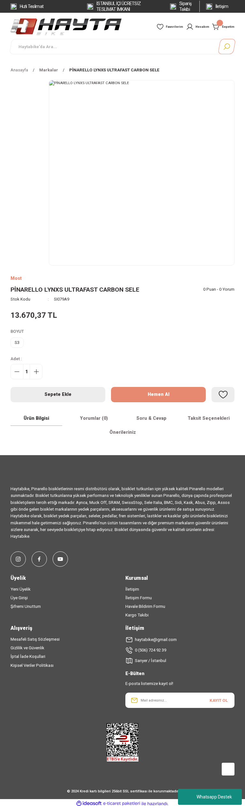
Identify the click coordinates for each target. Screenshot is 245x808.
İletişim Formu (138, 597)
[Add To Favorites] (223, 394)
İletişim (221, 6)
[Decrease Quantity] (17, 371)
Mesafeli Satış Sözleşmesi (35, 639)
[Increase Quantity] (36, 371)
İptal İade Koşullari (28, 656)
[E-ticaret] (121, 803)
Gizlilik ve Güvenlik (27, 647)
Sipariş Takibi (185, 6)
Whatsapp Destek (214, 796)
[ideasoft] (89, 803)
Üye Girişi (19, 597)
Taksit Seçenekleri (209, 418)
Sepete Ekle (57, 394)
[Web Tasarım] (122, 767)
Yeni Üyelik (21, 589)
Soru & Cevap (151, 418)
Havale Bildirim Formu (145, 606)
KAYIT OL (219, 700)
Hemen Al (158, 394)
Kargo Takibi (137, 615)
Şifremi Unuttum (26, 606)
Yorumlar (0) (94, 418)
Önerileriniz (122, 432)
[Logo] (66, 26)
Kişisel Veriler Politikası (32, 665)
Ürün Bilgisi (36, 418)
